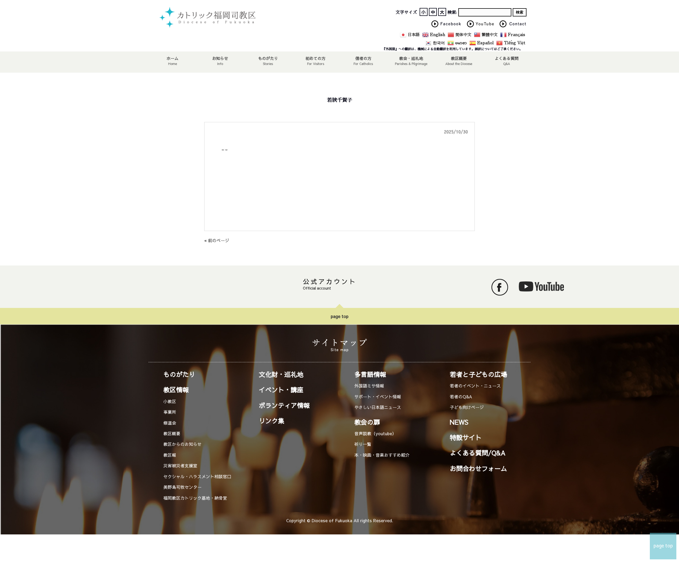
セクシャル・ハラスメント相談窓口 (197, 476)
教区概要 (171, 433)
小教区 (169, 401)
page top (340, 316)
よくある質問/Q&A (478, 452)
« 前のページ (216, 240)
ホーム (173, 58)
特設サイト (466, 437)
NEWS (459, 421)
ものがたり (268, 58)
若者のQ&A (461, 396)
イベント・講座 (281, 389)
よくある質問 (507, 58)
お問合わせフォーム (478, 468)
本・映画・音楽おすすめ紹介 (382, 455)
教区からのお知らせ (182, 444)
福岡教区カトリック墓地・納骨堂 (195, 498)
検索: (452, 12)
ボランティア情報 (284, 405)
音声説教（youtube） (375, 433)
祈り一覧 (362, 444)
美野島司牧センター (182, 487)
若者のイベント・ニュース (475, 386)
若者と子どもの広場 (478, 374)
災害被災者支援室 (180, 465)
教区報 (169, 455)
